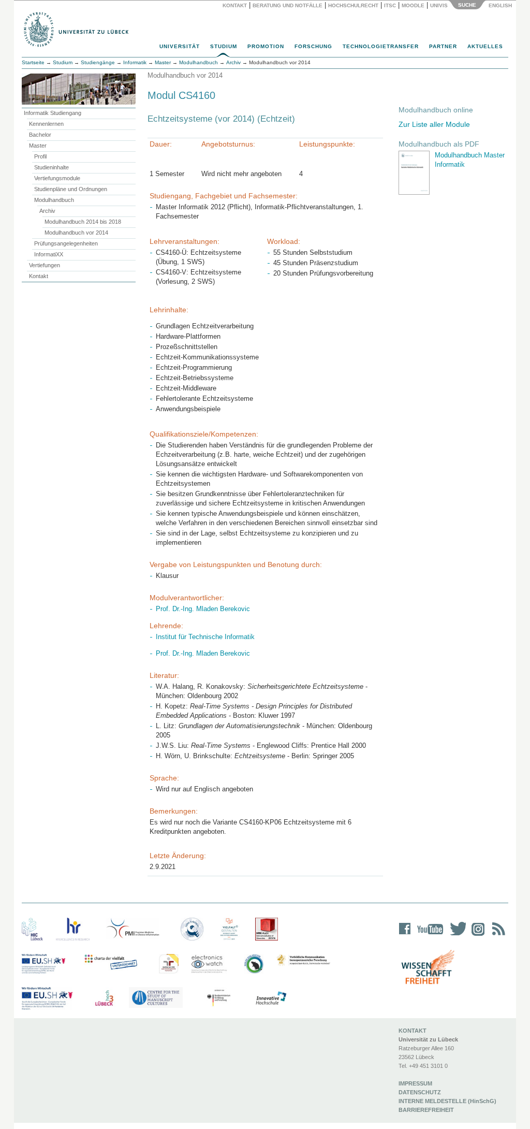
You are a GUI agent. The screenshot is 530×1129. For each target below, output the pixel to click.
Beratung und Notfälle (287, 5)
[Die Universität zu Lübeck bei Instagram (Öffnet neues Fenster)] (476, 935)
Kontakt (235, 5)
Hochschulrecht (353, 5)
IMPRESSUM (415, 1083)
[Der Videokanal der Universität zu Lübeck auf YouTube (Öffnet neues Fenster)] (428, 935)
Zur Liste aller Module (434, 124)
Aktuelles (485, 46)
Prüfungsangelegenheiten (66, 243)
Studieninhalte (51, 167)
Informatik (134, 62)
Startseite (33, 62)
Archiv (47, 211)
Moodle (413, 5)
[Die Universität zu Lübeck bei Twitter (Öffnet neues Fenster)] (455, 935)
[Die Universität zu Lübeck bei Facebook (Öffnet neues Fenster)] (405, 935)
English (501, 5)
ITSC (390, 5)
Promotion (265, 46)
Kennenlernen (46, 124)
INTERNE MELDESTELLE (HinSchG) (447, 1101)
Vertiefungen (44, 265)
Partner (443, 46)
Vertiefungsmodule (57, 178)
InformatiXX (48, 254)
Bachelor (40, 135)
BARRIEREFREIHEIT (426, 1110)
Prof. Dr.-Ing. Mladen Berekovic (203, 609)
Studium (223, 46)
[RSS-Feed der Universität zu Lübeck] (497, 935)
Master (38, 145)
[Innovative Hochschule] (270, 998)
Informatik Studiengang (52, 113)
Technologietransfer (381, 46)
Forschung (313, 46)
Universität (179, 46)
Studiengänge (98, 62)
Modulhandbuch (54, 200)
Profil (40, 156)
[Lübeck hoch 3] (104, 998)
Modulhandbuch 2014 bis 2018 (83, 222)
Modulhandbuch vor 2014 (76, 232)
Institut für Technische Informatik (205, 637)
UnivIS (439, 5)
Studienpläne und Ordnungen (70, 189)
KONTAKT (412, 1030)
